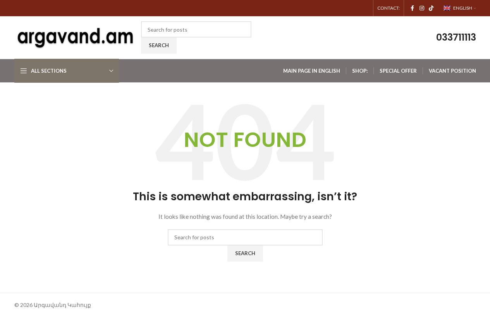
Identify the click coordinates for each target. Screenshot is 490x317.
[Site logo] (76, 37)
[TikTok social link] (431, 8)
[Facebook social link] (412, 8)
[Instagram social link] (421, 8)
